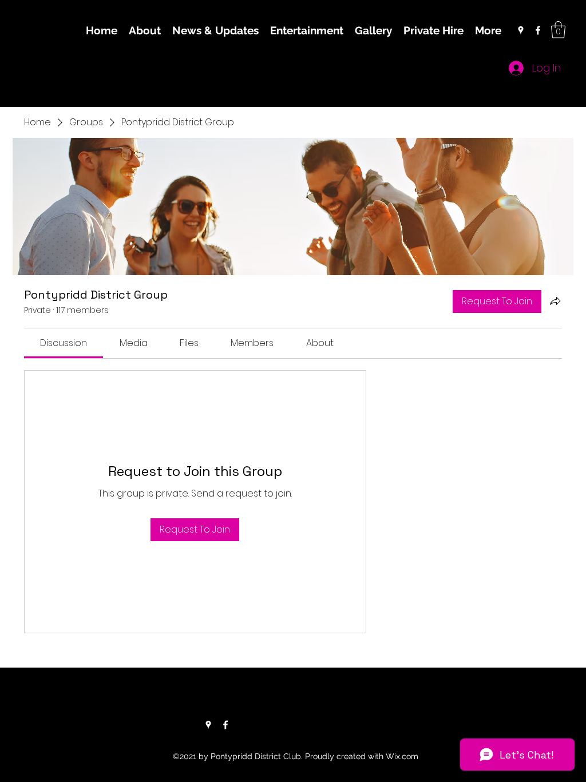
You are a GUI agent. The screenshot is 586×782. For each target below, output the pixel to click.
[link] (63, 343)
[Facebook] (538, 30)
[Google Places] (520, 30)
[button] (558, 29)
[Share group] (555, 301)
